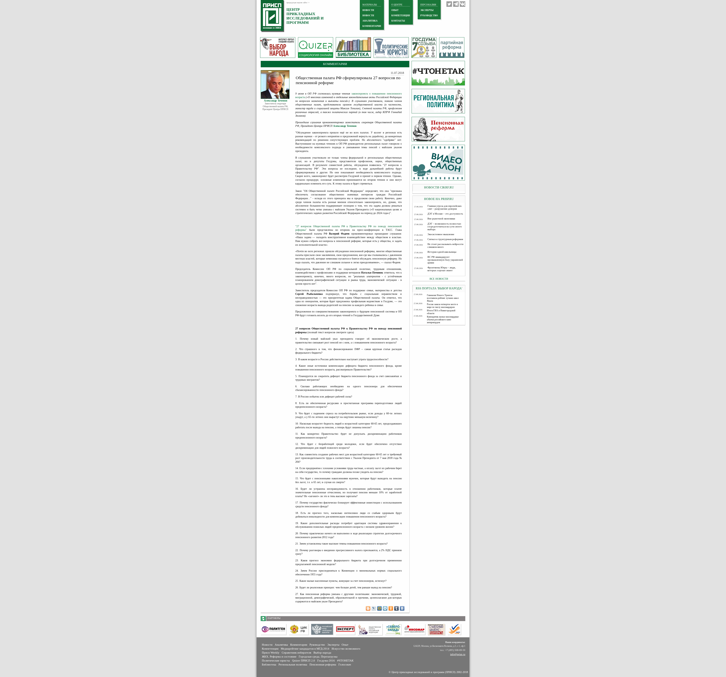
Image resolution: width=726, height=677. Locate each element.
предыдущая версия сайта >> (298, 3)
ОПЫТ (395, 10)
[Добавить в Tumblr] (396, 608)
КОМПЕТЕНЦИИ (400, 15)
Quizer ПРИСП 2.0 (303, 660)
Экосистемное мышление (440, 234)
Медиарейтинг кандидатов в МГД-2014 (305, 648)
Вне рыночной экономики (441, 218)
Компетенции (270, 648)
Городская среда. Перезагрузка (318, 656)
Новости (267, 644)
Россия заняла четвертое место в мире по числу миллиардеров (442, 305)
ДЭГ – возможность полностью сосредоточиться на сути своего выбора (444, 226)
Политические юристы (276, 660)
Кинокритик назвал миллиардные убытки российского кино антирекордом (443, 319)
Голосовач (344, 664)
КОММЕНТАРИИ (371, 26)
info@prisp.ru (457, 654)
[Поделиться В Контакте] (402, 608)
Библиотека (269, 664)
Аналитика (281, 644)
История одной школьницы (441, 252)
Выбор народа (322, 652)
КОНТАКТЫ (398, 20)
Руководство (429, 15)
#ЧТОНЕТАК (345, 660)
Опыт (345, 644)
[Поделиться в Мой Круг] (385, 608)
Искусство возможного (346, 648)
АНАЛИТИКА (370, 20)
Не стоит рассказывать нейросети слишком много (445, 245)
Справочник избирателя (296, 652)
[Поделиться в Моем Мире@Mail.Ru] (379, 608)
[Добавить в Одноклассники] (391, 608)
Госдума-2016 (326, 660)
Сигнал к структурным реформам (445, 239)
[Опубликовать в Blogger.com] (368, 608)
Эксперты (333, 644)
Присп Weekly (270, 652)
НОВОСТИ (368, 10)
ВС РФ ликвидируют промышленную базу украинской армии (445, 260)
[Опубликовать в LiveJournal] (374, 608)
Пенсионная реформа (322, 664)
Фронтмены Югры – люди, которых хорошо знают (441, 269)
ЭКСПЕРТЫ (427, 10)
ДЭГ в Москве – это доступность (445, 213)
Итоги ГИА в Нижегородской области (441, 312)
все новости (439, 278)
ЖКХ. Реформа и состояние (279, 656)
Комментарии (298, 644)
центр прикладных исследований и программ (305, 16)
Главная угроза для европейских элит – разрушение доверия (444, 207)
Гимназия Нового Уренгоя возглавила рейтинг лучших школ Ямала (443, 298)
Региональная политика (292, 664)
